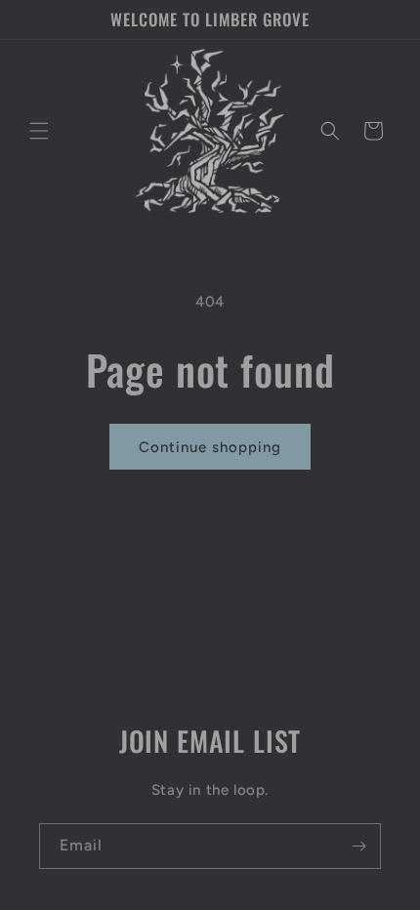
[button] (39, 130)
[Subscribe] (358, 846)
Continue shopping (210, 447)
